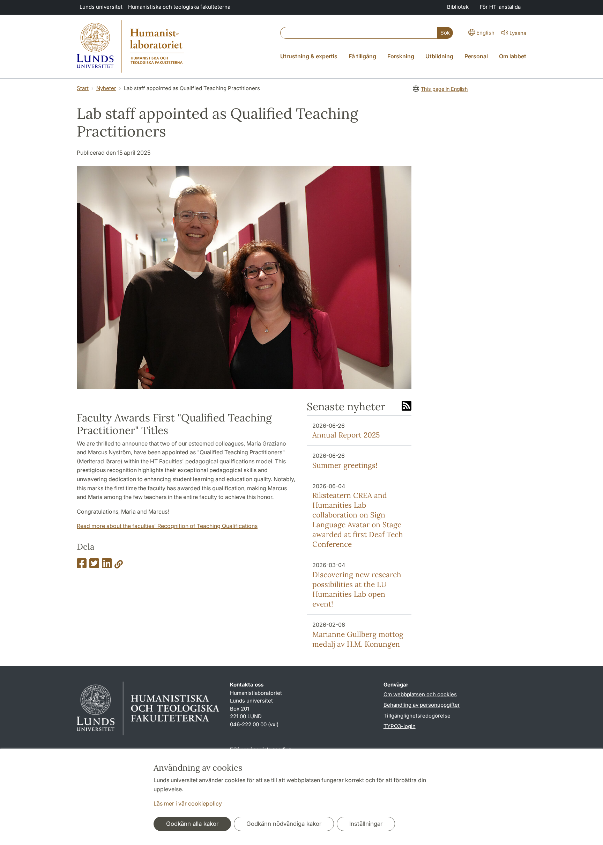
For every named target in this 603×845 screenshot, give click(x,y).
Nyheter (106, 88)
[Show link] (118, 565)
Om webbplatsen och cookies (420, 694)
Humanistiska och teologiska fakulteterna (179, 6)
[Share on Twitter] (94, 565)
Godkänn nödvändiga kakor (283, 823)
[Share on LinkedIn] (107, 565)
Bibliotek (458, 6)
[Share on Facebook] (82, 565)
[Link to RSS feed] (406, 406)
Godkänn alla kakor (192, 823)
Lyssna (517, 33)
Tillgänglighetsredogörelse (417, 715)
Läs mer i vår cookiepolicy (188, 803)
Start (83, 88)
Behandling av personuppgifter (422, 704)
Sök (445, 32)
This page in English (444, 89)
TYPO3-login (400, 726)
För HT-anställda (500, 6)
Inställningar (365, 823)
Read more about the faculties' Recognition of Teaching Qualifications (167, 525)
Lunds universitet (101, 6)
